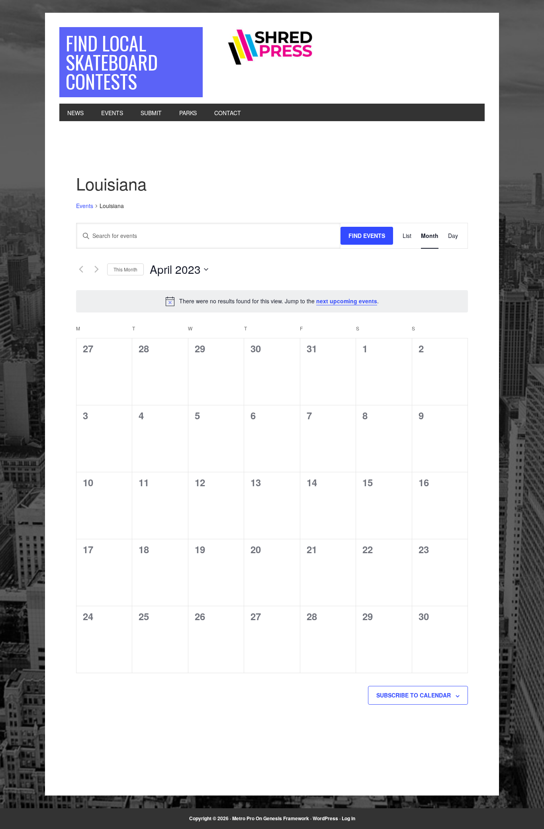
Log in (348, 818)
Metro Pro (243, 818)
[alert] (272, 301)
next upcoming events (346, 301)
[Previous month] (81, 269)
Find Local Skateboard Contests (112, 62)
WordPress (325, 818)
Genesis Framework (286, 818)
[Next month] (96, 269)
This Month (125, 269)
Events (84, 206)
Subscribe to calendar (413, 695)
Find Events (366, 236)
